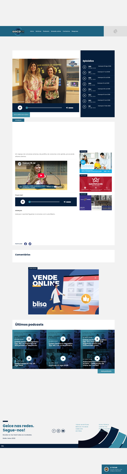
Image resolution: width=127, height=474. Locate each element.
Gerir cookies (104, 431)
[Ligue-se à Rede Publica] (96, 163)
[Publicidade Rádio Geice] (115, 31)
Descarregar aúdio (21, 115)
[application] (45, 107)
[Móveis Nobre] (96, 202)
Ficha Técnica (104, 424)
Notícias (38, 31)
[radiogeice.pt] (18, 31)
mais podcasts (106, 371)
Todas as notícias (82, 424)
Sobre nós (79, 429)
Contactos (66, 31)
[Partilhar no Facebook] (25, 243)
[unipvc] (96, 184)
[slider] (71, 107)
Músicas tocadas (82, 427)
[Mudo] (67, 108)
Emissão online (56, 31)
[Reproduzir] (20, 107)
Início (32, 31)
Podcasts (46, 31)
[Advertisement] (63, 13)
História (79, 431)
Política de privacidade (107, 429)
